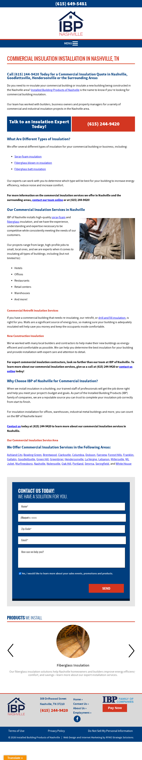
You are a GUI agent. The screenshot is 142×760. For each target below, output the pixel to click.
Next (131, 650)
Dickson (90, 455)
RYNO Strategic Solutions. (120, 737)
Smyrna (89, 464)
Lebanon (103, 459)
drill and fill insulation (112, 318)
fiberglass (13, 222)
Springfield (102, 464)
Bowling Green (32, 455)
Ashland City (14, 455)
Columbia (78, 455)
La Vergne (91, 459)
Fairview (102, 455)
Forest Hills (115, 455)
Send (106, 588)
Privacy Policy (56, 731)
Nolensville (53, 464)
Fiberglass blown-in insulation (33, 163)
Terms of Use (16, 731)
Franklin (128, 455)
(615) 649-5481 (71, 4)
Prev (10, 650)
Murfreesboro (24, 464)
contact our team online (47, 200)
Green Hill (42, 459)
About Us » (80, 708)
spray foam (58, 217)
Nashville (39, 464)
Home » (78, 699)
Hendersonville (74, 459)
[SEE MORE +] (73, 641)
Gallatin (12, 459)
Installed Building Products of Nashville (55, 90)
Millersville (117, 459)
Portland (77, 464)
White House (123, 464)
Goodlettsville (26, 459)
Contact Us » (81, 704)
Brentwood (50, 455)
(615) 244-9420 (103, 124)
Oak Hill (66, 464)
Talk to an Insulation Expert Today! (39, 124)
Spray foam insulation (28, 156)
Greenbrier (56, 459)
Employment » (82, 713)
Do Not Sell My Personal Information (110, 731)
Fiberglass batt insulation (30, 169)
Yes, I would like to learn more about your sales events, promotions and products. (67, 573)
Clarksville (64, 455)
